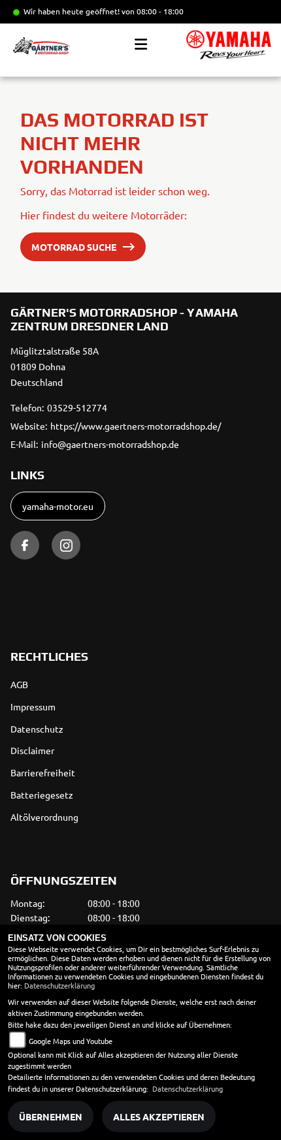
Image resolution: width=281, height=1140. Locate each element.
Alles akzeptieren (159, 1116)
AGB (19, 684)
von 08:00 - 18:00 (153, 11)
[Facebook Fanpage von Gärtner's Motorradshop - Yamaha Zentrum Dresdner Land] (24, 545)
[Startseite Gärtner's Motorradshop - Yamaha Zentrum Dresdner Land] (228, 44)
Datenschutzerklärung (59, 985)
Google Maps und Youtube (70, 1041)
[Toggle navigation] (140, 44)
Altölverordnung (44, 817)
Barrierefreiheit (42, 772)
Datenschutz (36, 729)
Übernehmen (50, 1116)
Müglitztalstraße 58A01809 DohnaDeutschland (54, 366)
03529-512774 (77, 407)
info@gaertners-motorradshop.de (110, 444)
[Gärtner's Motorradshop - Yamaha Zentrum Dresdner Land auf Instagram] (66, 545)
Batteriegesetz (41, 794)
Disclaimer (32, 750)
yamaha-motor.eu (57, 506)
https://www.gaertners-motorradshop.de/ (135, 426)
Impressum (33, 706)
